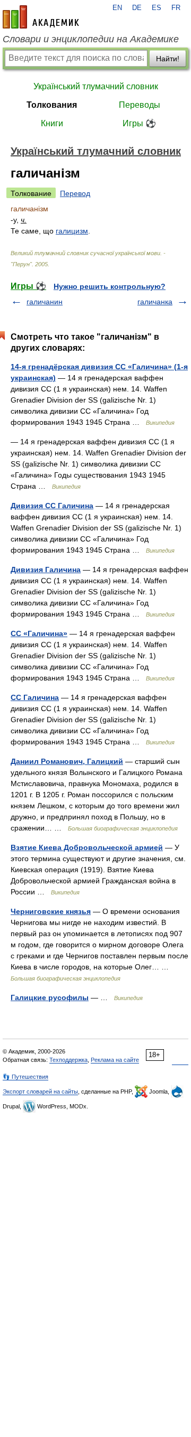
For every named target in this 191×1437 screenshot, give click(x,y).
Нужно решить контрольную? (110, 286)
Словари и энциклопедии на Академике (91, 39)
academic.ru (41, 17)
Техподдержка (68, 1060)
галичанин (45, 301)
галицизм (72, 231)
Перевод (75, 193)
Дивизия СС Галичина (52, 505)
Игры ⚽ (139, 123)
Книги (52, 123)
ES (156, 8)
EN (117, 8)
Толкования (52, 104)
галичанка (154, 301)
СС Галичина (35, 697)
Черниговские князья (51, 911)
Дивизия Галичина (46, 569)
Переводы (139, 104)
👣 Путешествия (25, 1077)
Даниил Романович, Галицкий (67, 761)
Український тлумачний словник (95, 86)
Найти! (167, 58)
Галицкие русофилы (50, 997)
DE (137, 8)
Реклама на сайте (115, 1060)
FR (175, 8)
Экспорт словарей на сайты (40, 1091)
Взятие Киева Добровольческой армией (87, 847)
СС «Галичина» (39, 633)
